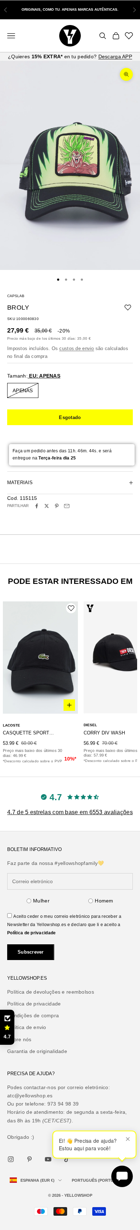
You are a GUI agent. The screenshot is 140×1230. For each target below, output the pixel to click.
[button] (7, 1027)
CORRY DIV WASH (104, 732)
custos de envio (76, 348)
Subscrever (31, 952)
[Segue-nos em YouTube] (48, 1159)
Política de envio (26, 1027)
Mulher (41, 901)
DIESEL (90, 725)
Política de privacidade (31, 932)
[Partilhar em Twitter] (47, 506)
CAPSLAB (15, 296)
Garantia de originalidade (37, 1051)
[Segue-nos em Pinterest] (29, 1159)
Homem (104, 901)
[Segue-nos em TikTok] (66, 1159)
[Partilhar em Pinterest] (57, 506)
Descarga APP (115, 56)
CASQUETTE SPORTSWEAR (29, 732)
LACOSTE (11, 725)
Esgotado (70, 417)
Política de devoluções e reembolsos (50, 992)
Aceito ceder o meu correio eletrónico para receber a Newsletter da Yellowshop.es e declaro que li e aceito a (64, 924)
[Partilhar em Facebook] (36, 506)
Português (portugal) (97, 1180)
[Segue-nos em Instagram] (10, 1159)
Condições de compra (33, 1015)
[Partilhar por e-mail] (67, 506)
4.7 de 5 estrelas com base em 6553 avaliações (70, 812)
